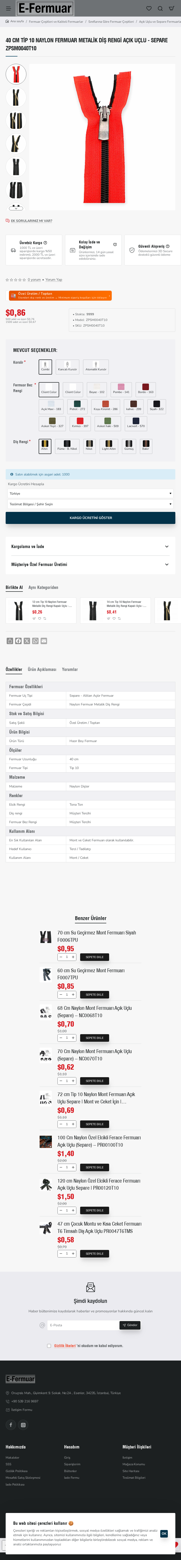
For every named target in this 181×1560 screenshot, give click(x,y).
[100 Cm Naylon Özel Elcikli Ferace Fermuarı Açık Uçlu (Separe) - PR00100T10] (46, 1142)
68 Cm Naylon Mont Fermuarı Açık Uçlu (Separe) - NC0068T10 (95, 1011)
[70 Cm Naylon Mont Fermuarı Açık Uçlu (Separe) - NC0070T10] (46, 1055)
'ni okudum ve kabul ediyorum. (88, 1345)
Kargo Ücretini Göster (90, 518)
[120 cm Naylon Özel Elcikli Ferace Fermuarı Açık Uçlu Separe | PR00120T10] (46, 1185)
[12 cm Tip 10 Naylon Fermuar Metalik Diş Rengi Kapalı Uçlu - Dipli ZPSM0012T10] (18, 610)
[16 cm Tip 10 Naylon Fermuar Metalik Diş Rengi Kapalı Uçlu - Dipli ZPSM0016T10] (167, 610)
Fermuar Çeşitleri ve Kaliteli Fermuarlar (56, 22)
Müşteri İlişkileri (137, 1447)
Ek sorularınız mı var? (31, 221)
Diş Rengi (20, 441)
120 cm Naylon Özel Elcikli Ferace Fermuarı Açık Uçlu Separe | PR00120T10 (99, 1184)
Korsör (18, 362)
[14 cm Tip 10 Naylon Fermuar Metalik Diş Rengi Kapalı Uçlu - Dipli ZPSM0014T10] (92, 610)
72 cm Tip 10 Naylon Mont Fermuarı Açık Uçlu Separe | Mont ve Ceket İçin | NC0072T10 (96, 1098)
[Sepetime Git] (171, 8)
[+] (73, 957)
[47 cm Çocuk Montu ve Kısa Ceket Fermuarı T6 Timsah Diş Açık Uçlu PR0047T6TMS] (46, 1228)
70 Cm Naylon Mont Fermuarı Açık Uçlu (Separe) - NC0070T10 (95, 1055)
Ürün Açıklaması (42, 669)
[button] (16, 66)
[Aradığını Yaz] (160, 8)
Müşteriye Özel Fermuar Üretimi (39, 564)
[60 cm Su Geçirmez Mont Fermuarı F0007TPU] (46, 975)
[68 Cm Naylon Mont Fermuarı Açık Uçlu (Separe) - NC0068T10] (46, 1012)
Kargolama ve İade (27, 546)
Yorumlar (70, 669)
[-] (61, 957)
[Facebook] (11, 1425)
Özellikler (14, 669)
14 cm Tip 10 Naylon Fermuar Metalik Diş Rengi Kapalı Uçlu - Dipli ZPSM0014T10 (125, 604)
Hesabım (71, 1447)
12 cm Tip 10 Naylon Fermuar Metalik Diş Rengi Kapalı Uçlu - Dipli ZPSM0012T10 (50, 604)
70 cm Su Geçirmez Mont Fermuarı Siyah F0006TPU (97, 936)
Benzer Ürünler (90, 918)
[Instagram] (23, 1425)
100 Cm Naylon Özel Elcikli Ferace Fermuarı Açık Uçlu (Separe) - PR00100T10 (99, 1141)
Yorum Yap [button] (53, 279)
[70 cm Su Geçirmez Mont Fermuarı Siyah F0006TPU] (46, 937)
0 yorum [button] (34, 279)
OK (164, 1533)
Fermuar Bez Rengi (22, 387)
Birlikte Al (14, 587)
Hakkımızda (16, 1447)
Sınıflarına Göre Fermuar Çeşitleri (111, 22)
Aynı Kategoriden (43, 587)
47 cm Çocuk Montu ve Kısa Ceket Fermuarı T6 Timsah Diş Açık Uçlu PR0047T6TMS (99, 1227)
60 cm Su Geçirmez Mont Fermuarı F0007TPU (91, 974)
